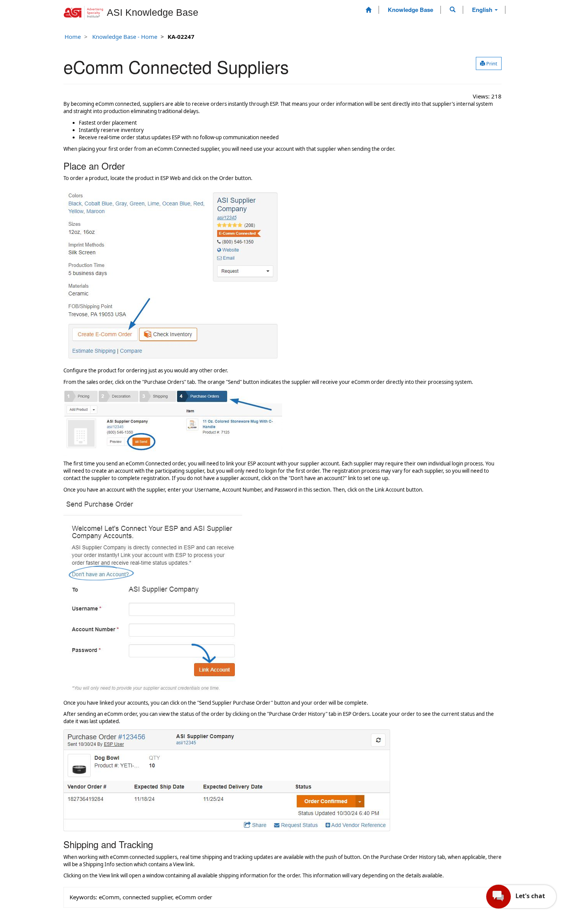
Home (73, 36)
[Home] (368, 10)
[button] (452, 9)
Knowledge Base (410, 9)
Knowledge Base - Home (124, 36)
